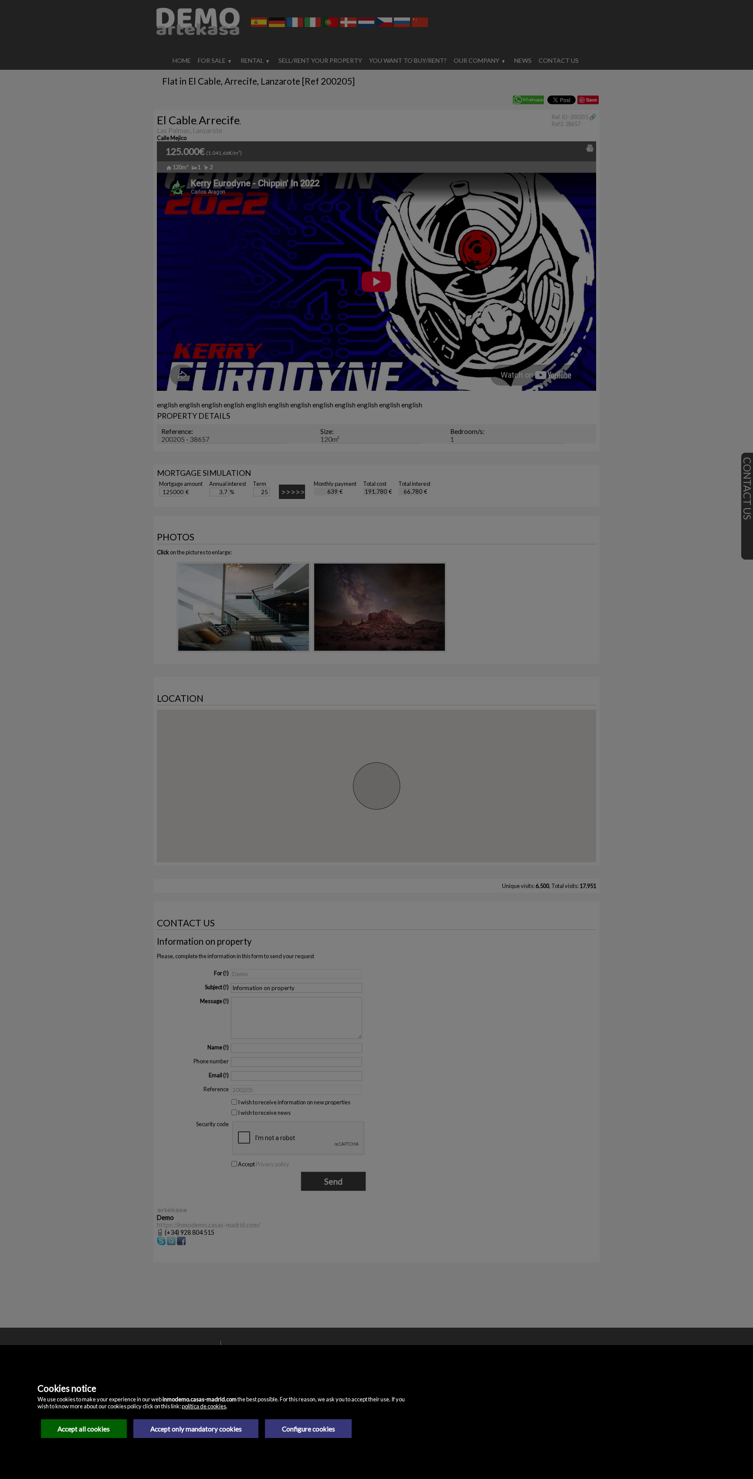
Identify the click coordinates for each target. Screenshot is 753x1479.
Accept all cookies (84, 1429)
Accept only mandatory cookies (196, 1429)
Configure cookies (308, 1429)
